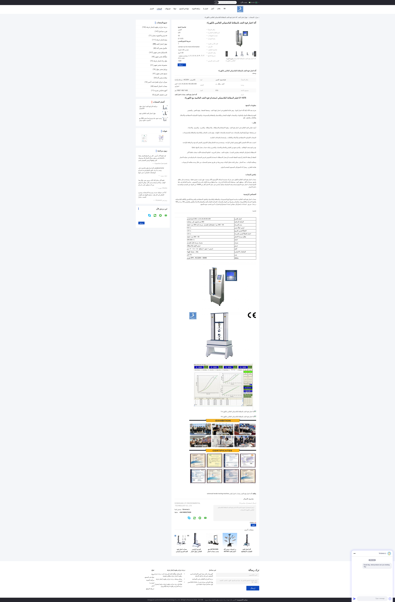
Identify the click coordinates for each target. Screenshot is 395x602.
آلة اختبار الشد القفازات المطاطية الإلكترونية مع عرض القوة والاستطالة (246, 550)
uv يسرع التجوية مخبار (159, 36)
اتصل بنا (205, 8)
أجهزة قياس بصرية (160, 90)
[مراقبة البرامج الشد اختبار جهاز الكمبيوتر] (165, 107)
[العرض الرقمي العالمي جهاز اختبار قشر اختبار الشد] (196, 540)
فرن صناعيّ (163, 31)
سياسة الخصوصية (242, 600)
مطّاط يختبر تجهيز (161, 57)
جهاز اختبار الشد (242, 17)
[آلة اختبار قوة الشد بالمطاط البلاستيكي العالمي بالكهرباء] (241, 38)
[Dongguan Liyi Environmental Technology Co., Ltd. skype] (150, 215)
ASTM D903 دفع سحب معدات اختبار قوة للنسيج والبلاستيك (213, 550)
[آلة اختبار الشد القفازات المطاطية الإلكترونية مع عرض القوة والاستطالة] (246, 540)
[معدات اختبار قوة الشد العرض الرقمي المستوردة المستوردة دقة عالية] (182, 540)
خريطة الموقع (150, 589)
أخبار (212, 8)
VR (224, 8)
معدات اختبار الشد (235, 493)
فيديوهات (167, 8)
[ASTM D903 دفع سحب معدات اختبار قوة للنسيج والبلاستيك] (213, 540)
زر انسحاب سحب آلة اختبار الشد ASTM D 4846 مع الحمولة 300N (230, 550)
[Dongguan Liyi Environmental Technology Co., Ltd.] (240, 9)
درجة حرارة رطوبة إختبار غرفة (156, 27)
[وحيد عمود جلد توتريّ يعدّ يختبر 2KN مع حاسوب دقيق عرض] (165, 119)
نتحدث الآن (244, 2)
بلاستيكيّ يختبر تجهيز (160, 52)
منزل (256, 17)
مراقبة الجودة (196, 8)
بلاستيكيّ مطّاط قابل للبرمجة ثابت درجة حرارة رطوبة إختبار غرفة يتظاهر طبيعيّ (168, 575)
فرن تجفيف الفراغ (161, 95)
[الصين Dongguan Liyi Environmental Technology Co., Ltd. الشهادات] (144, 138)
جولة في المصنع (184, 8)
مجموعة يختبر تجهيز (160, 65)
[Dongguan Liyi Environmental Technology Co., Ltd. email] (167, 215)
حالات (219, 8)
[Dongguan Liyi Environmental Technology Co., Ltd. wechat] (156, 215)
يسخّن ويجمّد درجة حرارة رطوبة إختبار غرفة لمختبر (169, 580)
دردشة (181, 65)
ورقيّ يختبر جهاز (161, 69)
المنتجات (159, 8)
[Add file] (390, 598)
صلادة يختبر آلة (162, 78)
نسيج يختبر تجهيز (161, 74)
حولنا (175, 8)
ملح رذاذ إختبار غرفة (160, 61)
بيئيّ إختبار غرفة (161, 40)
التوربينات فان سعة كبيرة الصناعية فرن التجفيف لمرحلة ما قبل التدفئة (201, 575)
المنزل (152, 8)
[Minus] (354, 553)
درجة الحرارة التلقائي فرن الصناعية (202, 579)
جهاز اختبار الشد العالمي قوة (147, 113)
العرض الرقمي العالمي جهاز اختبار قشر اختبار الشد (196, 550)
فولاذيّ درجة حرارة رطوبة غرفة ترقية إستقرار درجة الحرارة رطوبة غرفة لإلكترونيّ (168, 585)
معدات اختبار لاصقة (160, 86)
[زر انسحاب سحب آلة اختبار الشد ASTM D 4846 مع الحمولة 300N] (230, 540)
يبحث (216, 2)
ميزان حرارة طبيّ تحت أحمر (157, 82)
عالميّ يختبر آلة (162, 48)
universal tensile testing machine (218, 493)
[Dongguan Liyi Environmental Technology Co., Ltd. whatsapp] (161, 215)
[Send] (354, 598)
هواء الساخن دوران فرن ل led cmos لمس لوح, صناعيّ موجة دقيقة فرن (200, 583)
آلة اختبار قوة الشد (246, 493)
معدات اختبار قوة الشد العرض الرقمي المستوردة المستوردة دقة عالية (182, 550)
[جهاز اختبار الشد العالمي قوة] (165, 113)
